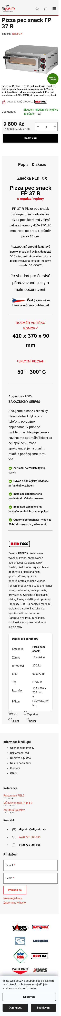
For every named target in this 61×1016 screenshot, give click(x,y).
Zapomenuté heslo (14, 902)
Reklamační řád (19, 753)
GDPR (13, 773)
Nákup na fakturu (20, 763)
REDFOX (17, 33)
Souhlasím (43, 1007)
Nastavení (29, 996)
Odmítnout (15, 1007)
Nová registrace (12, 898)
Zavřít (20, 149)
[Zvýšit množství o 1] (54, 126)
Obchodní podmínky (22, 747)
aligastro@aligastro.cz (32, 829)
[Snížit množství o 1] (37, 126)
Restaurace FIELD (14, 795)
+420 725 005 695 (29, 837)
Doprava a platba (20, 758)
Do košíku (30, 138)
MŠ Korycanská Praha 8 (17, 802)
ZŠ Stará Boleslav (14, 810)
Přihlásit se (15, 890)
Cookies (15, 768)
